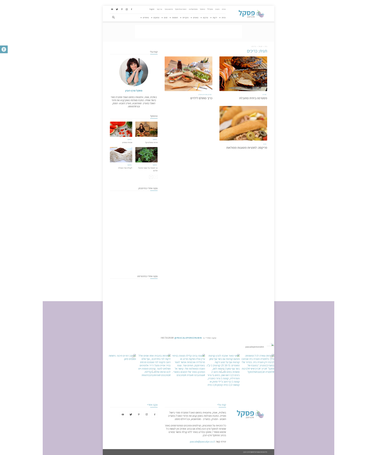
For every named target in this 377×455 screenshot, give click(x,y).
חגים (165, 17)
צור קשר (159, 9)
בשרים (264, 94)
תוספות (175, 17)
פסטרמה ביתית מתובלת (253, 98)
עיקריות (185, 17)
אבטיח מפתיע (127, 142)
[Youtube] (112, 9)
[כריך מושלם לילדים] (188, 73)
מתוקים (156, 17)
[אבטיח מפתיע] (121, 129)
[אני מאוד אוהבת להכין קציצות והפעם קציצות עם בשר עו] (223, 370)
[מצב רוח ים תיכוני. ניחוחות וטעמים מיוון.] (119, 370)
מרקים (205, 17)
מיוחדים (146, 17)
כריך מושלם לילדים (201, 98)
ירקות (215, 17)
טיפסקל (202, 9)
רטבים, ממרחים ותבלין (205, 94)
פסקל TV (210, 9)
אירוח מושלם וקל (151, 142)
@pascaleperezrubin (188, 337)
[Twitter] (117, 9)
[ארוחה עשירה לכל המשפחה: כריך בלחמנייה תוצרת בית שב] (257, 370)
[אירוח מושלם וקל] (146, 129)
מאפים (195, 17)
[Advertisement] (188, 31)
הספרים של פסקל (180, 9)
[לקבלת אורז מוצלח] (121, 154)
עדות (224, 17)
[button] (4, 49)
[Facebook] (131, 9)
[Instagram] (126, 9)
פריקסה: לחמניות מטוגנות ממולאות (246, 148)
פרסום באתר (168, 9)
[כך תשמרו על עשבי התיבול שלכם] (146, 154)
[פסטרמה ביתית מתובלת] (243, 73)
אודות (224, 9)
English (151, 9)
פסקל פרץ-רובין (133, 90)
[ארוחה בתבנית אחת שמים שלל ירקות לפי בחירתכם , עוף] (154, 370)
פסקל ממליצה (193, 9)
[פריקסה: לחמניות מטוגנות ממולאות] (243, 123)
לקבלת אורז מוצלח (125, 168)
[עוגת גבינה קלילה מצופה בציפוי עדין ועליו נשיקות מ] (188, 370)
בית (266, 46)
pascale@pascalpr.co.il (202, 441)
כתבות (217, 9)
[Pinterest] (122, 9)
